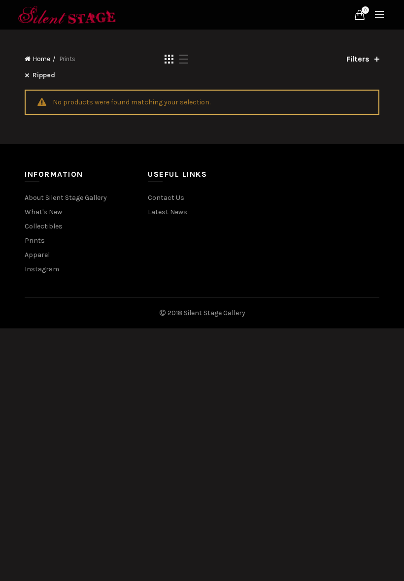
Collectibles (44, 226)
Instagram (42, 269)
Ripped (44, 75)
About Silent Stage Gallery (66, 198)
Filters (358, 59)
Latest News (167, 212)
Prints (35, 240)
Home (41, 59)
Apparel (37, 255)
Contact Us (166, 198)
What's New (43, 212)
